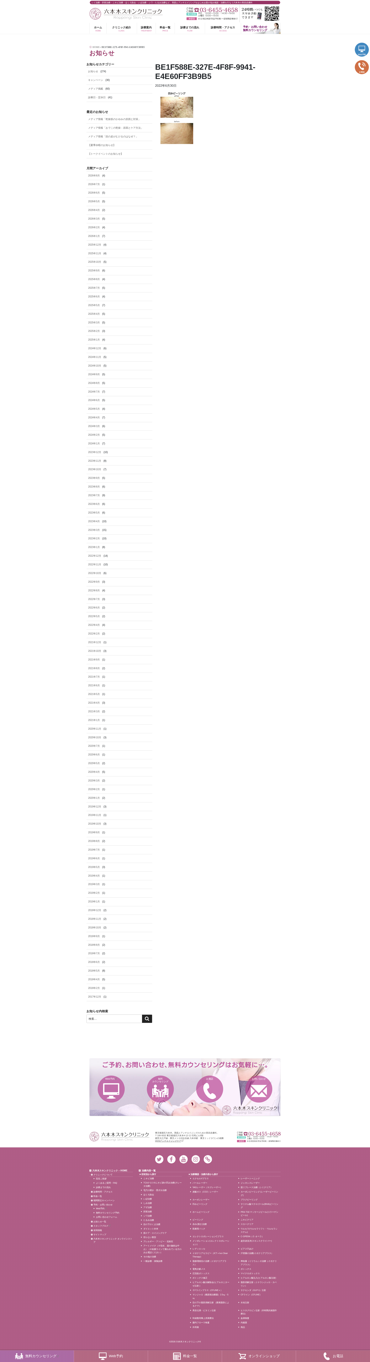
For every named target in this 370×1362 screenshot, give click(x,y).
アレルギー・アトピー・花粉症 (158, 1241)
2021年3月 (94, 711)
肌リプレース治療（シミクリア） (256, 1187)
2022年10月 (94, 573)
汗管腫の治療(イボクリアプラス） (257, 1253)
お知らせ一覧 (99, 1221)
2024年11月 (94, 357)
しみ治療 (147, 1203)
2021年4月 (94, 702)
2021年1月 (94, 720)
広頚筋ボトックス (201, 1273)
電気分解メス (199, 1269)
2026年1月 (94, 236)
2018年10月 (94, 927)
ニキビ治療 (148, 1178)
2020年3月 (94, 780)
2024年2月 (94, 434)
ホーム (98, 29)
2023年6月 (94, 504)
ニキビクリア (247, 1219)
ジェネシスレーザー (250, 1183)
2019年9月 (94, 832)
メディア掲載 (95, 88)
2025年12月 (94, 244)
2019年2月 (94, 892)
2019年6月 (94, 858)
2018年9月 (94, 936)
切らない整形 (149, 1237)
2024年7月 (94, 391)
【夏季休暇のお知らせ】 (102, 145)
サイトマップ (99, 1234)
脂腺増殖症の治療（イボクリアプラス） (209, 1263)
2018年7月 (94, 953)
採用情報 (97, 1230)
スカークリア (247, 1224)
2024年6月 (94, 400)
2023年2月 (94, 538)
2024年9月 (94, 374)
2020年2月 (94, 789)
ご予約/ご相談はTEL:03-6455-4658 (212, 10)
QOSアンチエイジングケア (168, 1141)
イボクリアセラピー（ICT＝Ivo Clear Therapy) (210, 1255)
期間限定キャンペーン (104, 1200)
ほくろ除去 (148, 1194)
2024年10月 (94, 365)
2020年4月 (94, 771)
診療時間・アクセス (223, 29)
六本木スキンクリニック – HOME (109, 1170)
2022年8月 (94, 590)
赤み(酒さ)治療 (200, 1224)
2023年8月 (94, 486)
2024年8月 (94, 383)
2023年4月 (94, 521)
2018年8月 (94, 944)
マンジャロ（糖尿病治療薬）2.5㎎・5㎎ (210, 1296)
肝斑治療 (147, 1211)
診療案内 (146, 29)
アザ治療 (147, 1207)
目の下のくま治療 (151, 1224)
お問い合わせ (259, 1079)
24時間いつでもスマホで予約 (260, 13)
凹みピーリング (200, 1204)
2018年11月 (94, 918)
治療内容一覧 (149, 1170)
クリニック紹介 (121, 29)
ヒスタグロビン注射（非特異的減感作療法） (259, 1312)
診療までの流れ (189, 29)
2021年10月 (94, 651)
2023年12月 (94, 452)
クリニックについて (103, 1174)
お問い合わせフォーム (106, 1217)
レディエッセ (199, 1249)
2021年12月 (94, 642)
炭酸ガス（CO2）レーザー (205, 1192)
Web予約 (110, 1079)
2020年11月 (94, 728)
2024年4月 (94, 417)
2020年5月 (94, 763)
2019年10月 (94, 823)
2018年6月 (94, 962)
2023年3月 (94, 530)
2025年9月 (94, 270)
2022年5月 (94, 616)
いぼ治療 (147, 1199)
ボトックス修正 (200, 1278)
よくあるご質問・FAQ (106, 1183)
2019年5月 (94, 867)
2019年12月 (94, 806)
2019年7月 (94, 849)
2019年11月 (94, 815)
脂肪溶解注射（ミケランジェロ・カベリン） (259, 1284)
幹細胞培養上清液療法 (203, 1318)
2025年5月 (94, 305)
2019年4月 (94, 875)
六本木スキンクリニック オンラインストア (112, 1240)
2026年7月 (94, 184)
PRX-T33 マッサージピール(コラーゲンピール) (259, 1214)
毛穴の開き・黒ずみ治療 (155, 1190)
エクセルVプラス (201, 1178)
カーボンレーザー (201, 1199)
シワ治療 (147, 1216)
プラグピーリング (249, 1199)
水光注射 (245, 1302)
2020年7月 (94, 745)
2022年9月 (94, 581)
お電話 (209, 1079)
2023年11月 (94, 460)
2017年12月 (94, 996)
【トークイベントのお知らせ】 (105, 153)
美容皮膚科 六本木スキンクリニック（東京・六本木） (126, 14)
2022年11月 (94, 564)
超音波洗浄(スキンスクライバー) (256, 1241)
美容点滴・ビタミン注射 (204, 1310)
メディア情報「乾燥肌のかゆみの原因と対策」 (114, 119)
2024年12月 (94, 348)
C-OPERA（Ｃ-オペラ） (252, 1236)
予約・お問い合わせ (103, 1204)
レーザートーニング (250, 1178)
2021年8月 (94, 668)
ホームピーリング (201, 1212)
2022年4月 (94, 625)
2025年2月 (94, 331)
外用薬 (196, 1327)
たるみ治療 (148, 1220)
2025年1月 (94, 339)
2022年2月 (94, 633)
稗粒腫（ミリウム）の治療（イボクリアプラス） (259, 1263)
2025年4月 (94, 313)
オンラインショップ (264, 1356)
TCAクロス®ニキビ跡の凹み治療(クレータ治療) (162, 1184)
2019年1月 (94, 901)
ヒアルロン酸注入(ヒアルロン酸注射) (258, 1278)
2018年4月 (94, 979)
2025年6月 (94, 296)
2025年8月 (94, 279)
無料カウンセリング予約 (107, 1213)
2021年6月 (94, 685)
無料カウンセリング (160, 1080)
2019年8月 (94, 841)
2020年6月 (94, 754)
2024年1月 (94, 443)
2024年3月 (94, 426)
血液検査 (245, 1318)
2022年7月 (94, 599)
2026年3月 (94, 218)
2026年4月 (94, 210)
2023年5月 (94, 512)
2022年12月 (94, 555)
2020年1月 (94, 797)
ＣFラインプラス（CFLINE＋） (208, 1290)
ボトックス (246, 1269)
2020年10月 (94, 737)
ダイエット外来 (150, 1229)
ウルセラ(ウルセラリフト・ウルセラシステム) (259, 1230)
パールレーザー (200, 1183)
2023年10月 (94, 469)
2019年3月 (94, 884)
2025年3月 (94, 322)
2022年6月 (94, 607)
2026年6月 (94, 192)
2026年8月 (94, 175)
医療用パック (199, 1229)
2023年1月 (94, 547)
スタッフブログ (100, 1226)
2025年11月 (94, 253)
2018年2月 (94, 988)
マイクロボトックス (250, 1273)
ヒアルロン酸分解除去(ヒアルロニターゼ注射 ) (211, 1284)
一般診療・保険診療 (152, 1261)
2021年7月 (94, 676)
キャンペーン (95, 80)
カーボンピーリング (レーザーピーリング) (259, 1193)
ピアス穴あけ (247, 1249)
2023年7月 (94, 495)
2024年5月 (94, 408)
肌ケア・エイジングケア (155, 1233)
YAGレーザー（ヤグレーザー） (207, 1187)
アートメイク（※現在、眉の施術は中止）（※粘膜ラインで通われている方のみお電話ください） (162, 1249)
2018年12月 (94, 910)
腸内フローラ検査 (201, 1322)
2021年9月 (94, 659)
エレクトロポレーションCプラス (208, 1236)
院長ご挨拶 (101, 1178)
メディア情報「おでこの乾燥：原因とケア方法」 (115, 127)
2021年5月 (94, 694)
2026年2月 (94, 227)
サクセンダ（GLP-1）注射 (253, 1290)
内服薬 (244, 1322)
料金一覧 (165, 29)
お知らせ (93, 71)
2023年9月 (94, 478)
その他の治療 (149, 1256)
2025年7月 (94, 287)
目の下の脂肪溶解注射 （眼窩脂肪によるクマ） (211, 1304)
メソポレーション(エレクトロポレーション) (211, 1242)
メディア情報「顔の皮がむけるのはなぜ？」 (113, 136)
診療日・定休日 (97, 97)
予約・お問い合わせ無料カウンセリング (255, 28)
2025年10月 (94, 261)
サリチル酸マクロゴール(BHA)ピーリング (259, 1206)
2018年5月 (94, 970)
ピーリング (198, 1219)
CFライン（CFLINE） (251, 1294)
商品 (243, 1327)
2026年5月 (94, 201)
